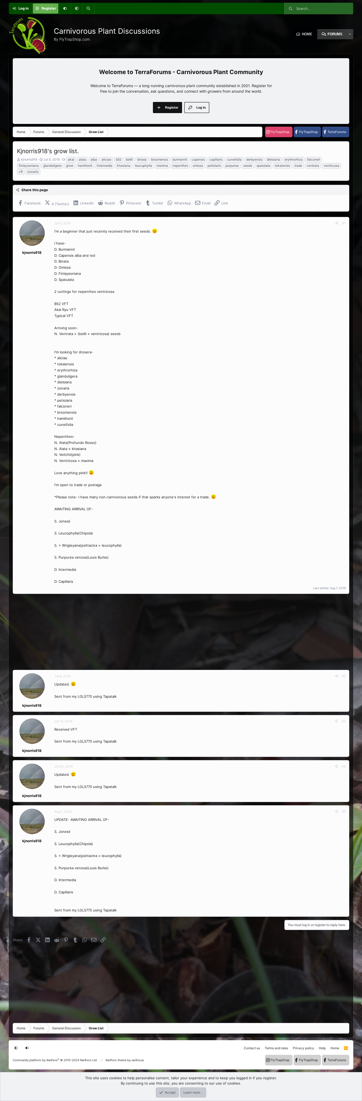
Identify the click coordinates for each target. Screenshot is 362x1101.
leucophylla (143, 166)
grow (69, 166)
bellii (129, 159)
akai (71, 159)
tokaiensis (282, 166)
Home (307, 34)
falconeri (313, 159)
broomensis (159, 159)
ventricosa (331, 166)
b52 (118, 159)
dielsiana (273, 159)
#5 (344, 811)
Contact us (252, 1048)
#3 (344, 721)
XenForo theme (115, 1060)
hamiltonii (85, 166)
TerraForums (337, 132)
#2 (344, 676)
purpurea (232, 166)
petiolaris (214, 166)
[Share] (336, 223)
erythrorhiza (294, 159)
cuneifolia (234, 159)
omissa (198, 166)
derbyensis (254, 159)
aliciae (106, 159)
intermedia (104, 166)
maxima (162, 166)
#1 (344, 223)
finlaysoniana (29, 166)
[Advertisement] (172, 632)
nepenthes (180, 166)
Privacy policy (303, 1048)
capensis (198, 159)
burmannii (180, 159)
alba (94, 159)
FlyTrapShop (280, 132)
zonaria (32, 172)
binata (142, 159)
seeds (247, 166)
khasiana (123, 166)
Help (322, 1048)
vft (21, 172)
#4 (344, 766)
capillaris (216, 159)
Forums (335, 34)
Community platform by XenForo (55, 1060)
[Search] (88, 8)
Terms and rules (276, 1048)
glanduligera (52, 166)
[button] (76, 8)
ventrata (313, 166)
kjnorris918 (29, 159)
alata (82, 159)
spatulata (263, 166)
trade (298, 166)
